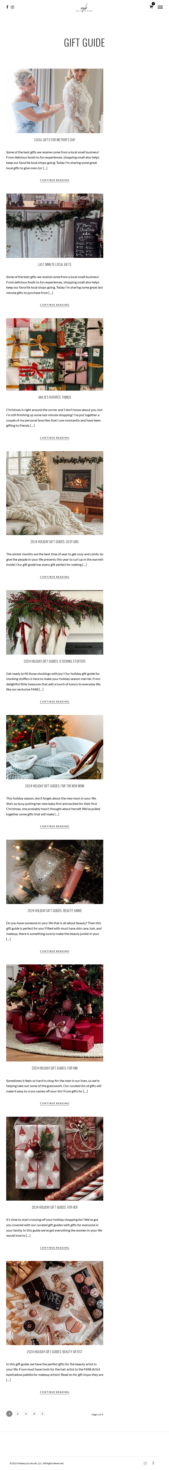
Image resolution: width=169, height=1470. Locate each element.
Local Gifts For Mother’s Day (54, 139)
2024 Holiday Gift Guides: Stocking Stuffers (55, 661)
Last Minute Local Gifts (55, 264)
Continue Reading (54, 180)
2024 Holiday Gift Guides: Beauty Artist (55, 1351)
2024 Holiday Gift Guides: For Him (55, 1068)
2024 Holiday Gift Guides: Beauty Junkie (55, 910)
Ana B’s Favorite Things (54, 397)
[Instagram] (12, 7)
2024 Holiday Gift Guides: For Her (55, 1207)
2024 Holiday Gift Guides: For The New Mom (54, 785)
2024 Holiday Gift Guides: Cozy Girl (55, 541)
